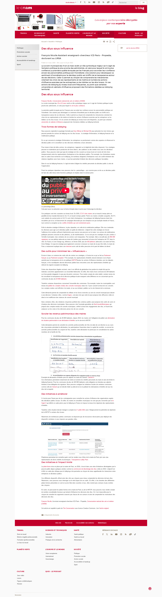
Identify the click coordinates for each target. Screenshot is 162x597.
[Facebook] (80, 2)
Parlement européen (57, 258)
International (49, 556)
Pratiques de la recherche (54, 540)
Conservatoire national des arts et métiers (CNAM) (69, 101)
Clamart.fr (91, 377)
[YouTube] (94, 2)
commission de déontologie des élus (85, 469)
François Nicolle (46, 101)
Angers (69, 295)
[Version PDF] (110, 42)
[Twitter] (85, 2)
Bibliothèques (102, 523)
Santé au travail (79, 537)
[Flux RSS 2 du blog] (103, 2)
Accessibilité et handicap (26, 60)
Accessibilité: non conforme (85, 523)
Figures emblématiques (24, 581)
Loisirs (19, 578)
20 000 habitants (61, 279)
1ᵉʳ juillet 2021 (80, 410)
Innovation (49, 537)
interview (69, 246)
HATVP (74, 260)
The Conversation (68, 508)
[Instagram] (99, 2)
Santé (76, 530)
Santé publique (79, 534)
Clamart (54, 387)
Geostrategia (50, 559)
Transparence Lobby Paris (79, 460)
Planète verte (23, 549)
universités (44, 122)
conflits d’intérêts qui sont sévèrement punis (76, 223)
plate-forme (47, 466)
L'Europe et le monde (55, 549)
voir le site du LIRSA (132, 48)
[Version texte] (107, 42)
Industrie (48, 534)
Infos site (58, 523)
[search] (128, 2)
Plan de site (68, 523)
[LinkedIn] (89, 2)
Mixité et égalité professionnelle (27, 537)
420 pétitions (91, 241)
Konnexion (18, 595)
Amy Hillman (77, 131)
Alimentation (78, 540)
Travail (20, 530)
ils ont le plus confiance (77, 106)
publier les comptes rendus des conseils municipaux (65, 286)
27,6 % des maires (86, 213)
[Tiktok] (113, 2)
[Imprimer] (104, 42)
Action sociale (22, 56)
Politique (59, 42)
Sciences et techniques (56, 530)
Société (51, 42)
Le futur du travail (22, 542)
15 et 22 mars (61, 103)
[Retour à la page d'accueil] (27, 9)
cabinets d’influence (56, 122)
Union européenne (51, 553)
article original (104, 508)
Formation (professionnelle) (25, 540)
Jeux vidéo (20, 575)
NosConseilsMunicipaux (101, 304)
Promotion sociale (23, 52)
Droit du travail (21, 534)
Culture (20, 571)
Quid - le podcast (53, 571)
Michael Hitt (87, 131)
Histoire (19, 584)
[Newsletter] (108, 2)
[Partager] (114, 42)
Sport (19, 64)
